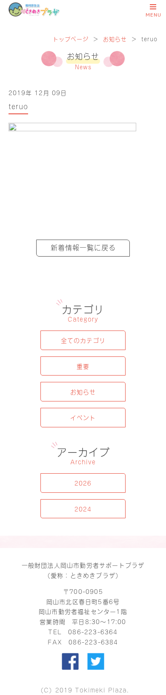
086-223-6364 (92, 631)
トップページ (71, 38)
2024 (83, 509)
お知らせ (115, 38)
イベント (83, 417)
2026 (83, 483)
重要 (83, 366)
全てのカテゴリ (83, 340)
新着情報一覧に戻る (83, 246)
